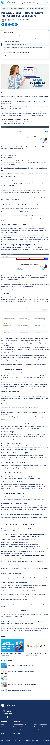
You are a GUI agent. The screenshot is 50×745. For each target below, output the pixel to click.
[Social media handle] (2, 717)
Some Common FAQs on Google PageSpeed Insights (17, 52)
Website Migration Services (39, 728)
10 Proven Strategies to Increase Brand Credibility (20, 677)
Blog (8, 8)
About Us (3, 726)
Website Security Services (39, 731)
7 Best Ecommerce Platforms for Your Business (19, 690)
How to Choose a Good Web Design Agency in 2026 (20, 665)
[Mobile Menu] (47, 2)
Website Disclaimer (45, 740)
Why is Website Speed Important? (12, 41)
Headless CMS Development (40, 724)
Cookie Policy (35, 740)
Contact (3, 733)
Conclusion (7, 55)
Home (3, 8)
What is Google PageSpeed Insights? (13, 34)
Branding (15, 731)
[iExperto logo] (8, 705)
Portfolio (3, 728)
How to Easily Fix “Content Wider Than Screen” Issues (20, 671)
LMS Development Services (39, 726)
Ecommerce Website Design (19, 724)
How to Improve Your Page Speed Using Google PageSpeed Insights (20, 38)
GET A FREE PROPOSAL (29, 2)
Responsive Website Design (19, 726)
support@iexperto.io (8, 713)
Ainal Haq (8, 20)
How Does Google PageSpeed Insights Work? (15, 44)
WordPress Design (17, 728)
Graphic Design (16, 733)
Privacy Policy (27, 740)
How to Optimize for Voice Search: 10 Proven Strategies (21, 684)
